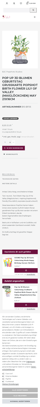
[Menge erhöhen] (10, 142)
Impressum (30, 361)
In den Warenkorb (15, 148)
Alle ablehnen (20, 396)
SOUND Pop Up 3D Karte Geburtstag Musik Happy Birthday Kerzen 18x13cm (24, 260)
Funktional (10, 381)
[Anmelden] (7, 3)
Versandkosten (27, 137)
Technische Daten (10, 179)
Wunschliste (12, 154)
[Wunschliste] (21, 3)
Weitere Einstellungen (10, 384)
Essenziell (9, 374)
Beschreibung (8, 174)
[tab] (8, 174)
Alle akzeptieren (20, 390)
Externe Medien (12, 376)
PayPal (8, 379)
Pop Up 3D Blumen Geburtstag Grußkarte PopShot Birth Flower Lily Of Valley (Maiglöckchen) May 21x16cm (25, 292)
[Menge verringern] (13, 142)
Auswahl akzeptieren (20, 401)
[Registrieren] (14, 3)
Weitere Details (9, 183)
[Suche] (33, 10)
